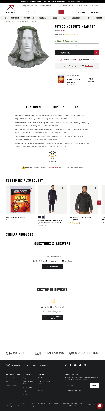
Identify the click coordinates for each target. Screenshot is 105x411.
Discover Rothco (95, 18)
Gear (65, 18)
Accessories (77, 18)
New (4, 18)
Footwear (43, 18)
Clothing (15, 18)
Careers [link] (40, 391)
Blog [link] (39, 387)
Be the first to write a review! (52, 318)
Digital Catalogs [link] (11, 385)
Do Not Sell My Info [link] (54, 404)
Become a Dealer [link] (12, 378)
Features (33, 107)
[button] (52, 1)
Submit (94, 385)
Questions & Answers (52, 243)
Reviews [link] (25, 394)
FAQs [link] (24, 391)
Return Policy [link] (27, 387)
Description (55, 107)
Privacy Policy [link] (32, 404)
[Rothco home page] (10, 9)
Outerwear (29, 18)
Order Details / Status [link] (28, 382)
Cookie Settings (10, 404)
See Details (89, 66)
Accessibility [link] (42, 403)
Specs (74, 107)
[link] (66, 6)
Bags (55, 18)
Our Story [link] (41, 378)
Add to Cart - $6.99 (64, 53)
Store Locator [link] (11, 381)
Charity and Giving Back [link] (44, 382)
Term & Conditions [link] (21, 404)
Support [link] (25, 378)
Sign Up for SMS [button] (74, 391)
